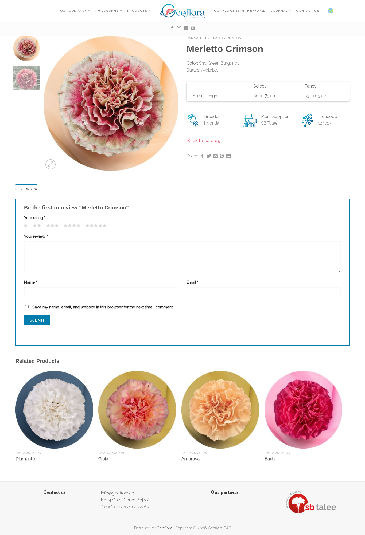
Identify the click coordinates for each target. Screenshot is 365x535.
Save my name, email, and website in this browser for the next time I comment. (102, 307)
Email (193, 282)
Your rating (34, 217)
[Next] (169, 103)
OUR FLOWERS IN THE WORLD (240, 11)
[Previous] (53, 103)
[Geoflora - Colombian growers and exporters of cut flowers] (182, 10)
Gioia (103, 458)
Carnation (196, 38)
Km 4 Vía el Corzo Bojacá (125, 499)
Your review (36, 236)
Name (30, 282)
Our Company (73, 11)
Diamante (25, 458)
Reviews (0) (26, 189)
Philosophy (107, 11)
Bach (270, 458)
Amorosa (190, 458)
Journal (279, 11)
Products (137, 11)
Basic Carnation (227, 38)
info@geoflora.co (117, 493)
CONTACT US (307, 11)
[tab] (26, 189)
